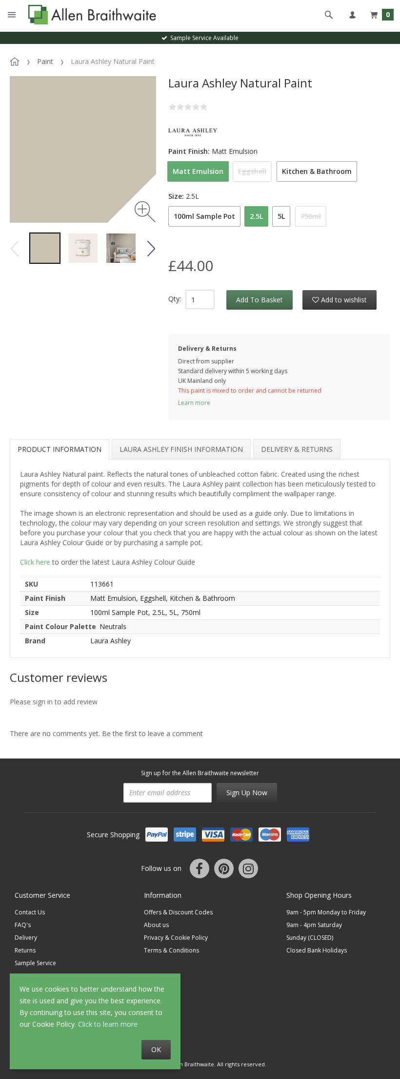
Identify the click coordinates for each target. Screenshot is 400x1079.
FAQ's (23, 925)
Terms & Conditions (171, 950)
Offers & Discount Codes (178, 912)
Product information (59, 449)
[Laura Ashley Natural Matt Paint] (45, 248)
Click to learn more (108, 1024)
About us (156, 925)
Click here (35, 562)
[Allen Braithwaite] (90, 14)
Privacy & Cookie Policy (176, 937)
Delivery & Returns (297, 449)
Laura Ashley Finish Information (181, 449)
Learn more (194, 403)
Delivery (26, 937)
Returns (25, 950)
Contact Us (30, 912)
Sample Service (35, 963)
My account (352, 15)
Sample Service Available (203, 38)
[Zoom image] (145, 211)
